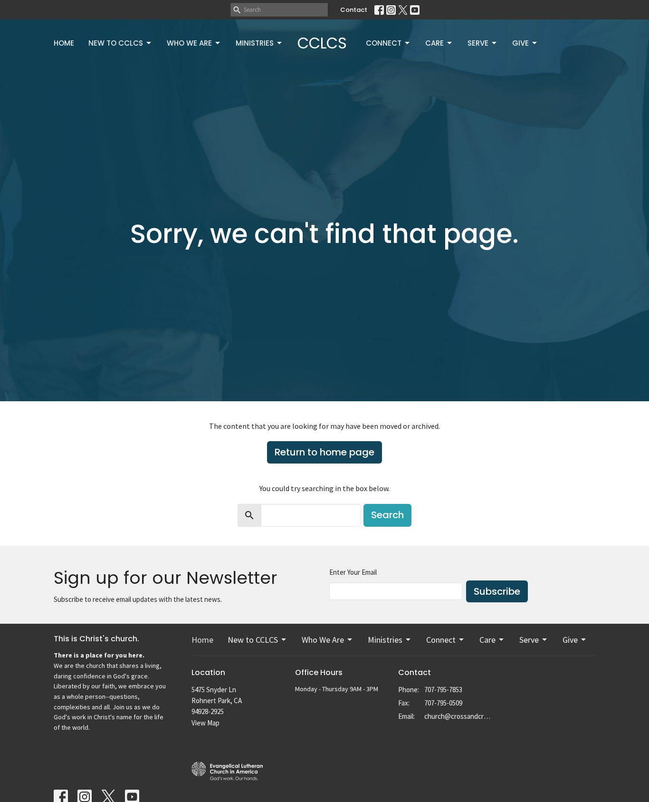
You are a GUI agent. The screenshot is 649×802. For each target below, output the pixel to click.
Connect (383, 43)
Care (434, 43)
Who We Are (189, 43)
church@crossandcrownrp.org (458, 716)
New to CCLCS (115, 43)
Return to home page (324, 452)
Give (520, 43)
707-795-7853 (443, 689)
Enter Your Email (353, 572)
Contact (353, 9)
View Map (205, 722)
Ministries (255, 43)
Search (387, 515)
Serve (478, 43)
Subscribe (497, 591)
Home (64, 43)
